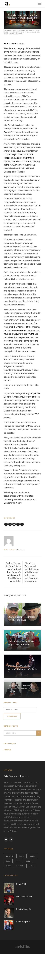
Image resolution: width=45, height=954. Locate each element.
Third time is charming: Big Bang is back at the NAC (21, 643)
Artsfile (7, 749)
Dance (32, 856)
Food (18, 861)
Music (28, 861)
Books (21, 856)
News (17, 25)
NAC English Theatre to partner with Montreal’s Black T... (22, 669)
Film (8, 861)
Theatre (26, 25)
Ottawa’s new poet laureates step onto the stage (21, 618)
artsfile (20, 549)
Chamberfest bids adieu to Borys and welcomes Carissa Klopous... (21, 688)
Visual (31, 866)
